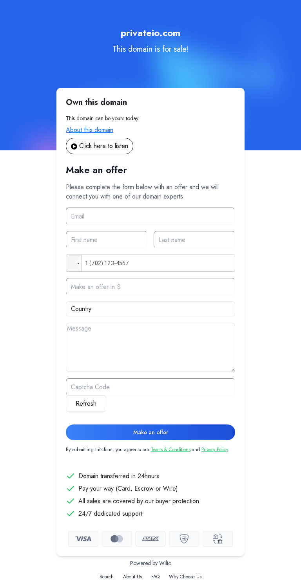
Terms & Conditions (170, 449)
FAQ (155, 576)
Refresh (86, 403)
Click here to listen (103, 145)
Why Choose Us (185, 576)
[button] (73, 263)
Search (107, 576)
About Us (132, 576)
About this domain (89, 129)
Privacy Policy (214, 449)
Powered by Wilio (150, 563)
